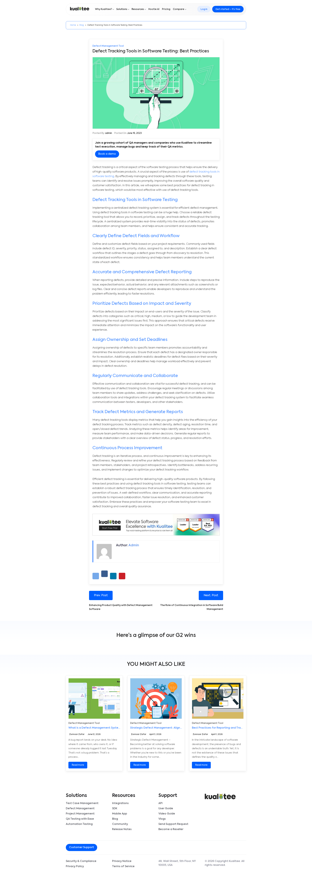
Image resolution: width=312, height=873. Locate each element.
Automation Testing (79, 824)
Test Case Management (82, 803)
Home (73, 25)
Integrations (120, 803)
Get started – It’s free (227, 9)
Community (120, 824)
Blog (81, 25)
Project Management (80, 814)
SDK (114, 808)
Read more (78, 765)
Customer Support (81, 847)
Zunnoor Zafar (76, 735)
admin (108, 133)
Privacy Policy (75, 866)
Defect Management (80, 808)
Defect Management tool (108, 46)
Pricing (166, 9)
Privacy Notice (121, 861)
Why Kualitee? (103, 9)
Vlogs (162, 819)
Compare (178, 9)
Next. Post (211, 595)
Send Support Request (173, 824)
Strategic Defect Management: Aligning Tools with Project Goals (173, 728)
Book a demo (107, 154)
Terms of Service (123, 866)
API (160, 803)
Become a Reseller (170, 829)
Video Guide (166, 814)
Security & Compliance (81, 861)
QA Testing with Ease (80, 819)
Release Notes (122, 829)
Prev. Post (101, 595)
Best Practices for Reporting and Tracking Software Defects (232, 728)
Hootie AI (153, 9)
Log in (204, 9)
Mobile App (119, 814)
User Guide (165, 808)
